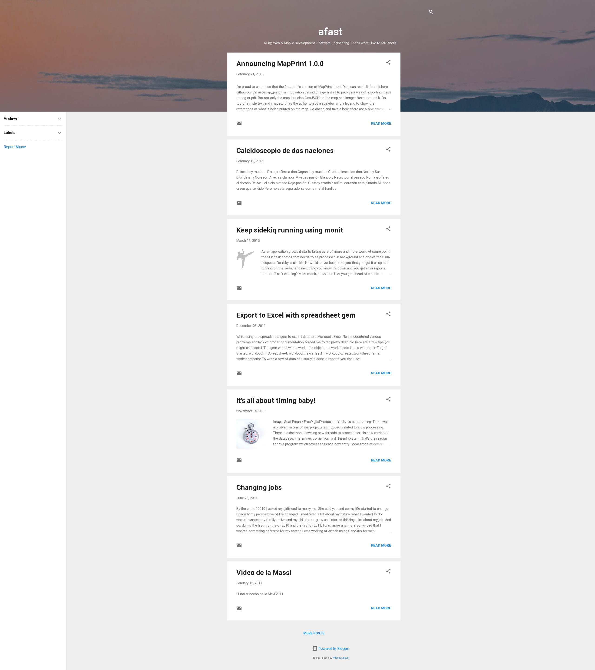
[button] (388, 63)
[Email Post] (239, 125)
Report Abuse (15, 147)
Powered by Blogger (333, 649)
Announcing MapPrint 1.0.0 (280, 64)
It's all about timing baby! (275, 400)
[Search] (431, 13)
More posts (313, 633)
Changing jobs (259, 487)
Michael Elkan (341, 657)
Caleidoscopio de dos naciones (285, 150)
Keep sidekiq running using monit (289, 230)
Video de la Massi (263, 572)
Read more (381, 123)
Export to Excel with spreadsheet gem (296, 315)
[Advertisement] (419, 122)
